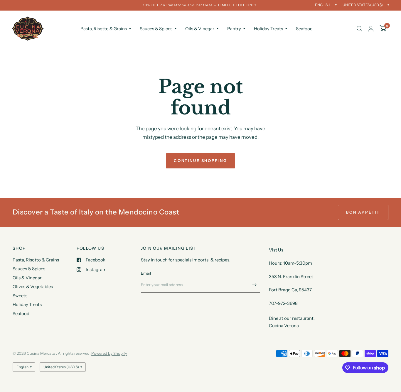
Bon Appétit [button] (363, 212)
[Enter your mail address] (254, 285)
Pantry (234, 28)
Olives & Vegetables (33, 286)
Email (146, 273)
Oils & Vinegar (199, 28)
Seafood (304, 28)
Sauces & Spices (156, 28)
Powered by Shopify (109, 353)
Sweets (20, 295)
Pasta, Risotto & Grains (103, 28)
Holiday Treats (268, 28)
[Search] (359, 29)
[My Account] (371, 29)
